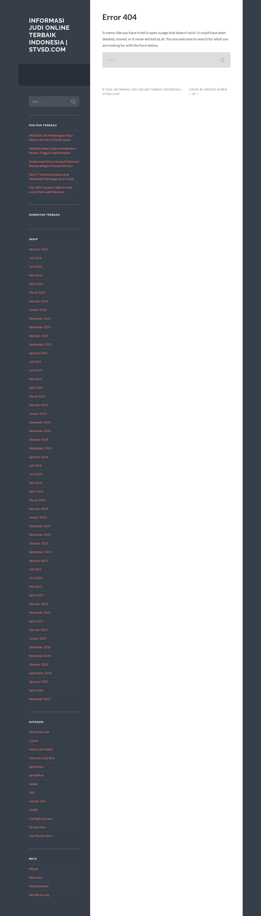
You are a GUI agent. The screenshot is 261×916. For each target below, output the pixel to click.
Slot (31, 792)
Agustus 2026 (38, 249)
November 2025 (40, 327)
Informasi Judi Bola (42, 758)
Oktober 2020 (38, 664)
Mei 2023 (35, 586)
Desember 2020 (40, 647)
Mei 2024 (35, 483)
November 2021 (40, 612)
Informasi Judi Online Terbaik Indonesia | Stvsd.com (49, 35)
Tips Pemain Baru (40, 836)
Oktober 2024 (38, 439)
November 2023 (40, 534)
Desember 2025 (40, 318)
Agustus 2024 (38, 457)
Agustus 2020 (38, 681)
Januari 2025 (38, 413)
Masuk (33, 869)
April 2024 (36, 491)
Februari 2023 (38, 604)
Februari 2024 (38, 508)
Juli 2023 (35, 569)
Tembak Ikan (37, 827)
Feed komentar (39, 886)
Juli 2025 (35, 362)
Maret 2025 (37, 396)
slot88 (33, 810)
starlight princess (40, 818)
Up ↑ (195, 94)
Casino (33, 741)
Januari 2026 (38, 310)
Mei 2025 (35, 379)
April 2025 (36, 387)
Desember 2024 (40, 422)
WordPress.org (39, 895)
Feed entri (35, 877)
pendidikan (36, 775)
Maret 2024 (37, 500)
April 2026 (36, 284)
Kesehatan (36, 766)
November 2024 (40, 431)
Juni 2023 (35, 578)
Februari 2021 (38, 630)
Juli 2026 (35, 258)
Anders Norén (215, 89)
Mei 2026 (35, 275)
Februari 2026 (38, 301)
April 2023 (36, 595)
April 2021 (36, 621)
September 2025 (40, 344)
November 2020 (40, 655)
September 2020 (40, 673)
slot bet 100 (37, 801)
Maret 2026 (37, 292)
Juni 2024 (35, 474)
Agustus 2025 (38, 353)
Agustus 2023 (38, 560)
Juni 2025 (35, 370)
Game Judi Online (41, 749)
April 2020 (36, 690)
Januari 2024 (38, 517)
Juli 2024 (35, 465)
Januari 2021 (38, 638)
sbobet (33, 784)
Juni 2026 (35, 266)
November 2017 (40, 699)
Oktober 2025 (38, 336)
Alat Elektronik (39, 732)
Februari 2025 (38, 405)
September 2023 (40, 552)
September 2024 (40, 448)
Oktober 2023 (38, 543)
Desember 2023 (40, 526)
